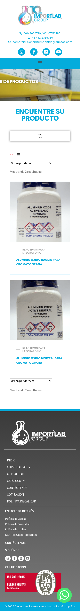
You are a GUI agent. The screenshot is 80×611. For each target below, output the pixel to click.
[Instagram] (21, 52)
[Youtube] (58, 52)
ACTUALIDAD (15, 474)
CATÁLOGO (14, 481)
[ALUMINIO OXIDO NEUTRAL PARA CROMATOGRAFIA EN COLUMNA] (40, 310)
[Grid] (11, 155)
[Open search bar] (40, 136)
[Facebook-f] (34, 52)
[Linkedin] (46, 52)
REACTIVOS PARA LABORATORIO (33, 251)
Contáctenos (17, 488)
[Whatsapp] (64, 595)
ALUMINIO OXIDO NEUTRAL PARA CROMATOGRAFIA (39, 360)
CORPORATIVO (16, 467)
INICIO (11, 460)
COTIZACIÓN (15, 495)
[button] (40, 63)
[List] (18, 155)
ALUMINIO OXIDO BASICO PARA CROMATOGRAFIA (38, 262)
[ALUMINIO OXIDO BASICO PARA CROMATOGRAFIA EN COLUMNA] (40, 212)
